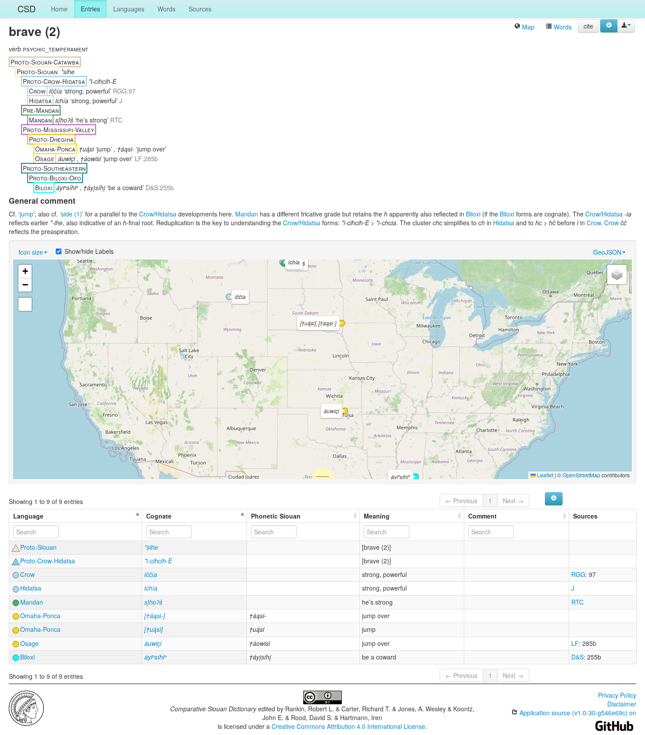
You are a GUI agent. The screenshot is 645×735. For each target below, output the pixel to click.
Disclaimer (621, 703)
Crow (146, 213)
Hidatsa (165, 213)
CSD (27, 8)
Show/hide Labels (89, 251)
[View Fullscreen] (25, 304)
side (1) (71, 213)
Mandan (246, 213)
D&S (577, 656)
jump (26, 213)
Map (527, 26)
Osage (29, 643)
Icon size (30, 252)
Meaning (377, 516)
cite (588, 26)
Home (59, 8)
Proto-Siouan (38, 547)
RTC (577, 602)
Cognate (159, 516)
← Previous (461, 500)
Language (28, 516)
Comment (482, 516)
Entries (90, 8)
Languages (128, 8)
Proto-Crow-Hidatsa (47, 560)
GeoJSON (607, 252)
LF (575, 643)
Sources (200, 8)
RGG (578, 574)
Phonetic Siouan (276, 516)
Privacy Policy (617, 695)
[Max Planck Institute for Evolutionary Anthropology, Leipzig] (26, 707)
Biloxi (473, 213)
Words (167, 8)
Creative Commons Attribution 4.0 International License (348, 726)
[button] (284, 263)
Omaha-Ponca (40, 615)
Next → (513, 500)
